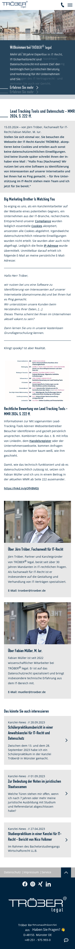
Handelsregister (40, 441)
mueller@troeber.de (32, 692)
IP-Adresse (51, 245)
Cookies (36, 226)
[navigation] (70, 5)
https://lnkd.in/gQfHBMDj (21, 488)
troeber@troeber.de (32, 590)
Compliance (43, 221)
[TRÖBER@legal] (15, 4)
